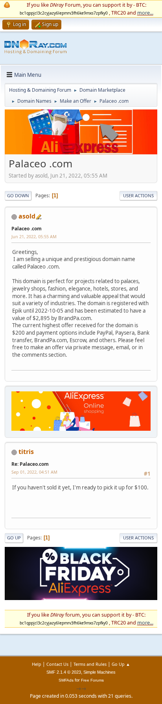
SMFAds (66, 680)
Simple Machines (99, 672)
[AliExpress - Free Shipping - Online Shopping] (81, 152)
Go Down (18, 195)
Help (36, 664)
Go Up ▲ (121, 664)
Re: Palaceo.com (30, 464)
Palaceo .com (26, 228)
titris (26, 451)
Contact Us (57, 664)
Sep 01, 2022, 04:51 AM (34, 472)
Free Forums (92, 680)
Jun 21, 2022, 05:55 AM (34, 236)
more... (145, 12)
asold (26, 216)
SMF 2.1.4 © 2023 (63, 672)
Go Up (14, 538)
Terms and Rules (90, 664)
